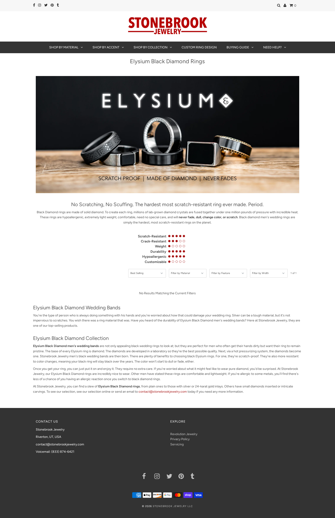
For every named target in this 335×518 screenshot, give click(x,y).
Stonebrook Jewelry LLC (173, 506)
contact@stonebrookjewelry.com (163, 392)
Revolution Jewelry (183, 434)
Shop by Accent (106, 47)
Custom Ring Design (199, 47)
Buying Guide (238, 47)
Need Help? (272, 47)
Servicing (177, 444)
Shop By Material (63, 47)
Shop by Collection (151, 47)
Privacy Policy (180, 439)
